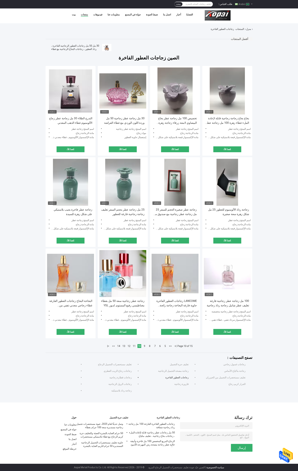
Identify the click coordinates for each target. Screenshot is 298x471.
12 (129, 346)
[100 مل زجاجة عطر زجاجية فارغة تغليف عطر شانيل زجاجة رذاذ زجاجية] (227, 273)
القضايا (189, 14)
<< (170, 346)
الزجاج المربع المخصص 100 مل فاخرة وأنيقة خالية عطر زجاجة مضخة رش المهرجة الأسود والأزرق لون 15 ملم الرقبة (152, 443)
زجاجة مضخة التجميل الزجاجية (173, 371)
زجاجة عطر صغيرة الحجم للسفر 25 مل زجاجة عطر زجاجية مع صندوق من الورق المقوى (175, 212)
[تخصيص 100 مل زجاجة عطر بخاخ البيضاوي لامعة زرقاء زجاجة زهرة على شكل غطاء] (175, 90)
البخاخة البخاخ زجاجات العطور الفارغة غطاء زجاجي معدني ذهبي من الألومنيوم (70, 303)
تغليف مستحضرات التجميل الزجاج (115, 364)
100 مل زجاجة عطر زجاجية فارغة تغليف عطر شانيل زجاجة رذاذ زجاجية (228, 303)
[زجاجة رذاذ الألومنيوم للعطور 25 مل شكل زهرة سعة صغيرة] (227, 182)
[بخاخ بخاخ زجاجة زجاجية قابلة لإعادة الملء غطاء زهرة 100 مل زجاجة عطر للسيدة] (227, 90)
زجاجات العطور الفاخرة (177, 377)
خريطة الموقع (70, 448)
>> (113, 346)
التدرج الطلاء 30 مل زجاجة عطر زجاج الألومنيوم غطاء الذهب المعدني (70, 120)
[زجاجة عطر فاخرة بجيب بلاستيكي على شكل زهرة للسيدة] (70, 182)
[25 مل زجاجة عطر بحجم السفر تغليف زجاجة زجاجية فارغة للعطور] (122, 182)
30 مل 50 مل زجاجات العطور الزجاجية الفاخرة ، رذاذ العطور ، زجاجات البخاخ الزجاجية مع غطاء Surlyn (75, 49)
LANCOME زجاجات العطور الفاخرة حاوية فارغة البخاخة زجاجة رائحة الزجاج (176, 303)
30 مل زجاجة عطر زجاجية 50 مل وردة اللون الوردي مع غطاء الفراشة (124, 120)
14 (118, 346)
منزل (248, 29)
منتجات (84, 14)
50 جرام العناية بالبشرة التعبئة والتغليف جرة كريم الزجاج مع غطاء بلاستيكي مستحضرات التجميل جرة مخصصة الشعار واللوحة (101, 435)
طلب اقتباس (226, 4)
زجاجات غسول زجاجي (234, 364)
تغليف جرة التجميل (179, 364)
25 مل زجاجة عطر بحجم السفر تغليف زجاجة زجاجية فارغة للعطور (123, 212)
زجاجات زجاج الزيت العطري (118, 371)
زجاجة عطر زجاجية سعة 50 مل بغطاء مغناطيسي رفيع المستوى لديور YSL (123, 303)
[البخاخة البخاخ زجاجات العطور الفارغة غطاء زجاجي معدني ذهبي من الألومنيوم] (70, 273)
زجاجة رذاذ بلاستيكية (121, 390)
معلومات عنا (114, 14)
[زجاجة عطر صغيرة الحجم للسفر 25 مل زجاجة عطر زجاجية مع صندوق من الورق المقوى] (175, 182)
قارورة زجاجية (181, 384)
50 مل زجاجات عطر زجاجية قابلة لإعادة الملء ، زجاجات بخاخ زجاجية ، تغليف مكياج (152, 434)
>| (108, 346)
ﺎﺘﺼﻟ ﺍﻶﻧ (70, 149)
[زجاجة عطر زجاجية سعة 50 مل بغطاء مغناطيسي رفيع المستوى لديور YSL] (122, 273)
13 (123, 346)
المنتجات (239, 29)
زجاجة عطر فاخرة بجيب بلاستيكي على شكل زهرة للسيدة (73, 212)
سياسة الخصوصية (215, 467)
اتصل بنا (167, 14)
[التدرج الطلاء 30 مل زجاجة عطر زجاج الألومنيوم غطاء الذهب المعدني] (70, 90)
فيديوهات (97, 14)
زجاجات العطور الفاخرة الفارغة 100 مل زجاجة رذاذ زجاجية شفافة (151, 426)
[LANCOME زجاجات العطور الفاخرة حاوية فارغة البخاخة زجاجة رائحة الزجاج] (175, 273)
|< (175, 346)
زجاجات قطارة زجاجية (121, 377)
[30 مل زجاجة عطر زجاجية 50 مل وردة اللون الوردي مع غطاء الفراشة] (122, 90)
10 (139, 346)
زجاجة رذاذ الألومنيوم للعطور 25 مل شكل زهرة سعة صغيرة (228, 212)
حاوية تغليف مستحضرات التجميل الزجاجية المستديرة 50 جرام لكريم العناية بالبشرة (102, 444)
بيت (74, 14)
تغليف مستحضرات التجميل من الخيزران (226, 377)
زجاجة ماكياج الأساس (235, 371)
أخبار (178, 14)
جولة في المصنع (133, 14)
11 (134, 346)
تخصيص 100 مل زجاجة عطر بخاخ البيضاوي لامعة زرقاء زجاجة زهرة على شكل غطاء (177, 121)
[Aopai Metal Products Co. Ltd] (218, 15)
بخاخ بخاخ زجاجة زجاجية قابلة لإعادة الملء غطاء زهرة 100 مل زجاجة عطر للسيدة (227, 121)
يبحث (178, 4)
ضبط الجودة (152, 14)
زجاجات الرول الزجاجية (120, 384)
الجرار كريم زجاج (237, 384)
